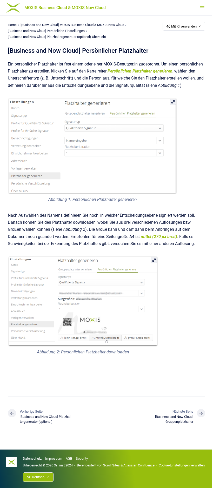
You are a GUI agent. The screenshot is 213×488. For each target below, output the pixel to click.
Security (82, 458)
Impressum (53, 458)
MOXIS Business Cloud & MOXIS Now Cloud (65, 7)
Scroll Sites (111, 465)
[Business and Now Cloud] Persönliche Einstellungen (46, 31)
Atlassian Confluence (139, 465)
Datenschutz (32, 458)
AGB (69, 458)
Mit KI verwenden (184, 26)
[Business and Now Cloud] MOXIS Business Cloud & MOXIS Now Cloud (72, 25)
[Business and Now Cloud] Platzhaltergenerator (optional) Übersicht (57, 37)
